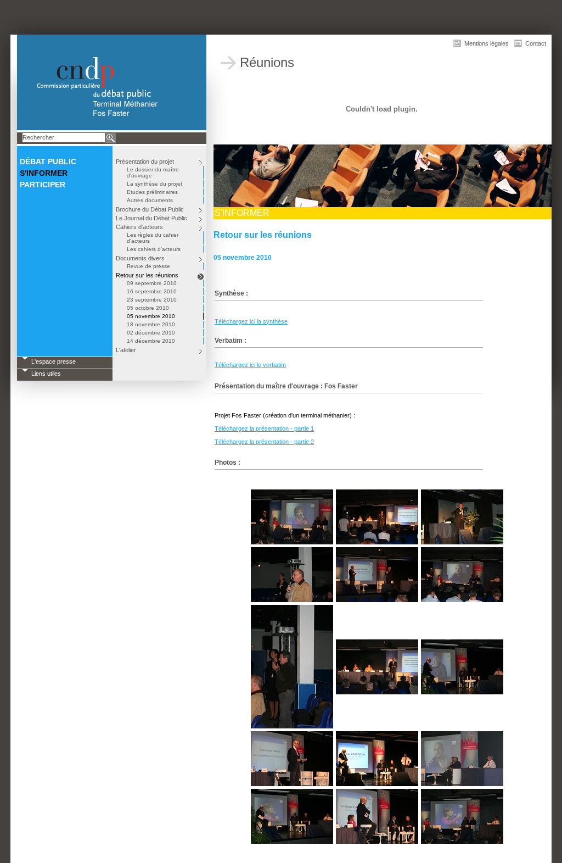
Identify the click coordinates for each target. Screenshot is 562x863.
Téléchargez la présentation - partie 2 (264, 441)
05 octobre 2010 (148, 308)
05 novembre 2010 (151, 316)
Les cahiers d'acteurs (154, 249)
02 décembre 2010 (151, 333)
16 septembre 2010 (152, 291)
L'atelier (126, 350)
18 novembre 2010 (151, 324)
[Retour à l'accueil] (111, 82)
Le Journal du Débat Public (151, 218)
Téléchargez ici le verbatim (250, 364)
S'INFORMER (44, 173)
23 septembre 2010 (152, 300)
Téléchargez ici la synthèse (251, 321)
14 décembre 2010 (151, 341)
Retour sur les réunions (147, 275)
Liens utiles (46, 373)
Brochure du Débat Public (150, 209)
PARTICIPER (42, 184)
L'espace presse (53, 361)
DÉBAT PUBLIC (48, 161)
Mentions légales (486, 43)
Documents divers (140, 258)
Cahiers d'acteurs (139, 227)
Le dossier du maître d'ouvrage (153, 172)
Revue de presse (148, 266)
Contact (535, 43)
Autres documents (150, 200)
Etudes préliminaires (152, 192)
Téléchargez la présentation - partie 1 (264, 428)
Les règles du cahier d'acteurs (152, 238)
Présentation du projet (145, 161)
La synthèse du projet (154, 184)
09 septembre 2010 (152, 283)
